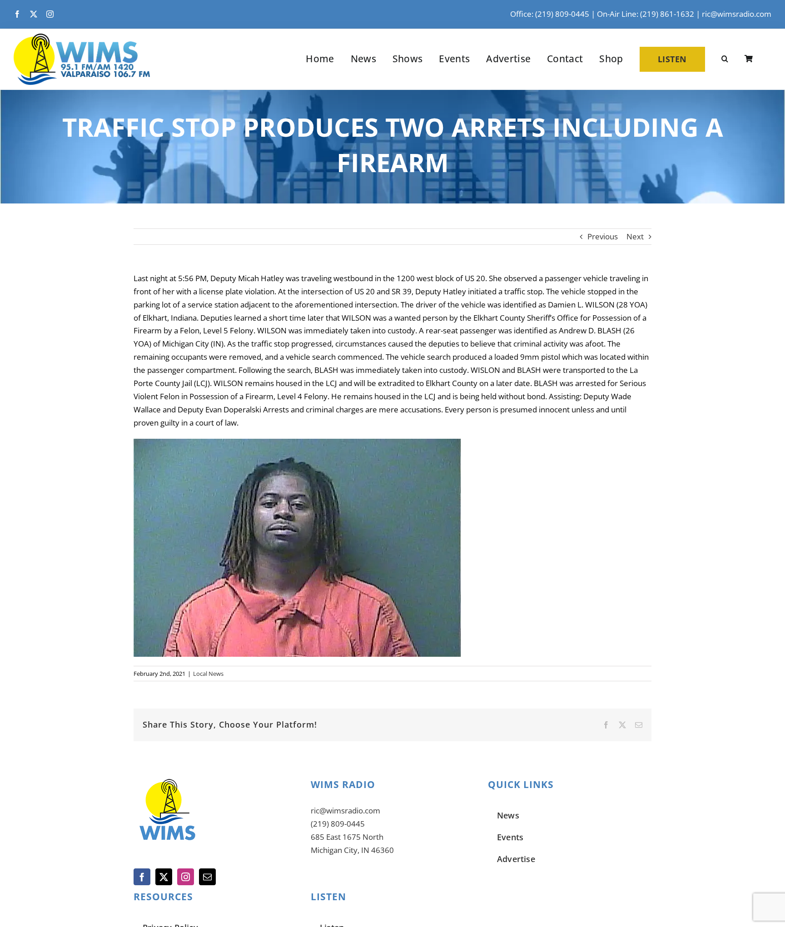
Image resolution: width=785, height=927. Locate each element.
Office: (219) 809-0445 (549, 14)
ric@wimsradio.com (736, 14)
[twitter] (33, 14)
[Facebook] (142, 876)
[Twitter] (163, 876)
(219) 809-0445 (338, 823)
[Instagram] (185, 876)
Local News (208, 673)
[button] (724, 59)
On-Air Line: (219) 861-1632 (645, 14)
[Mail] (207, 876)
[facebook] (17, 14)
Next (635, 236)
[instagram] (50, 14)
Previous (602, 236)
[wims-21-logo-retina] (82, 37)
